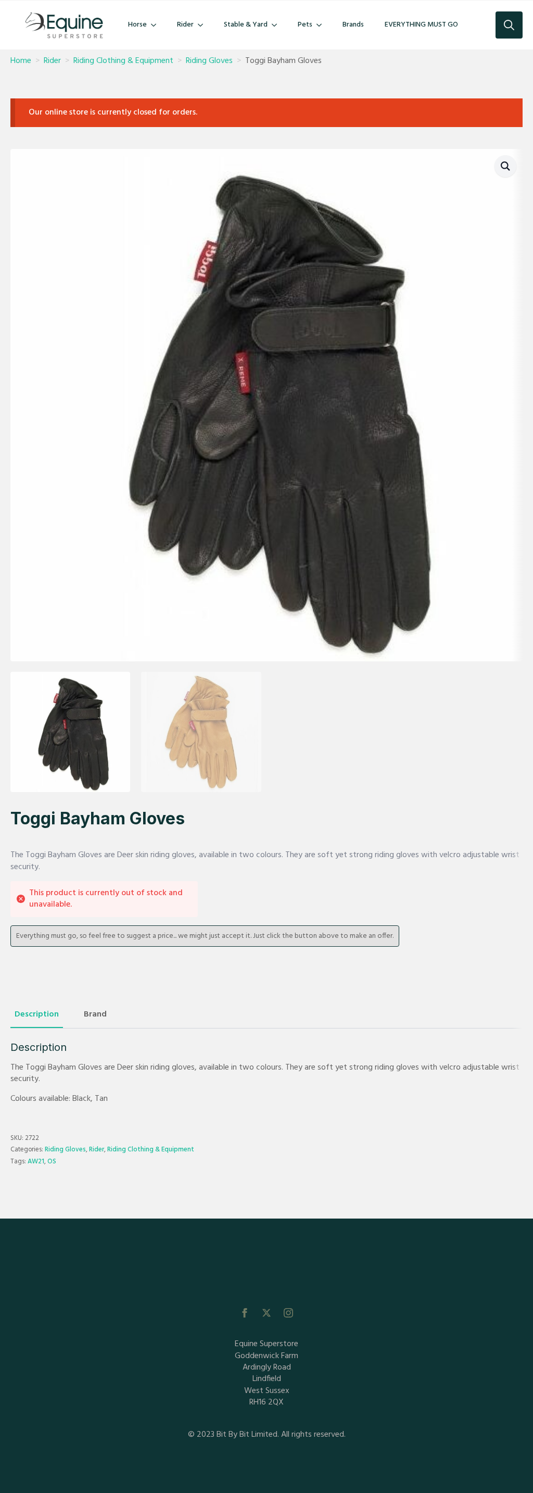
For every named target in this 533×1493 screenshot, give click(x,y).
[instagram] (288, 1313)
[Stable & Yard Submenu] (277, 25)
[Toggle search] (509, 25)
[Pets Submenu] (322, 25)
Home (20, 61)
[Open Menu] (266, 1279)
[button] (505, 166)
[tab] (36, 1014)
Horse (137, 25)
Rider (185, 25)
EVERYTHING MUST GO (421, 25)
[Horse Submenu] (157, 25)
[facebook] (244, 1313)
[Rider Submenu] (203, 25)
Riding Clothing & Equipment (123, 61)
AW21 (36, 1161)
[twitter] (266, 1313)
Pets (305, 25)
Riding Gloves (209, 61)
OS (51, 1161)
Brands (353, 25)
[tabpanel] (266, 1073)
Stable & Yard (246, 25)
